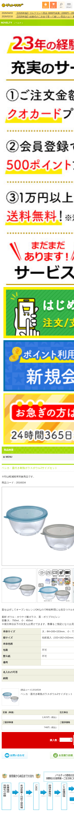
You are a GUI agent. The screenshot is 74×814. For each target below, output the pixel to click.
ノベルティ (18, 21)
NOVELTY (6, 20)
